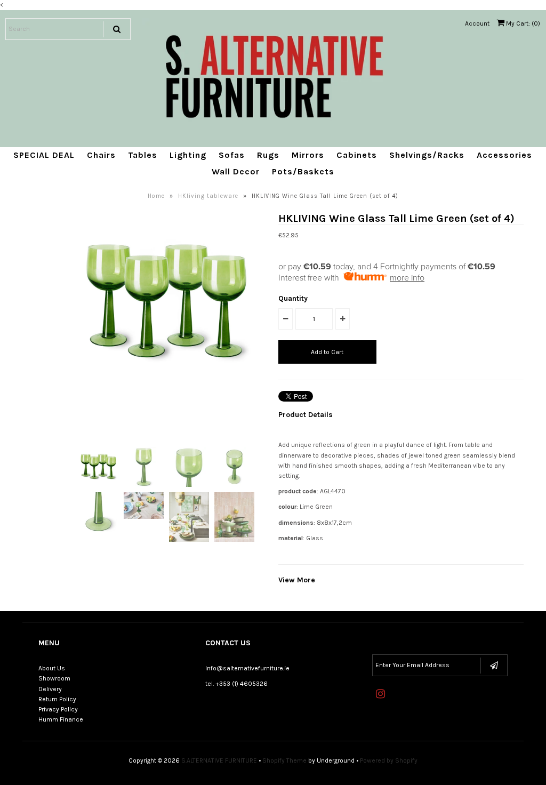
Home (156, 196)
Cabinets (356, 155)
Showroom (54, 678)
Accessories (504, 155)
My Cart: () (522, 23)
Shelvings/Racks (426, 155)
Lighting (188, 155)
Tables (142, 155)
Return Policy (57, 699)
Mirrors (308, 155)
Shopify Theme (284, 760)
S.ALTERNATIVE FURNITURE (219, 760)
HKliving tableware (208, 196)
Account (477, 23)
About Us (51, 668)
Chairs (101, 155)
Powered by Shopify (388, 760)
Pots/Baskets (303, 171)
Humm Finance (60, 719)
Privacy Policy (58, 709)
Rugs (268, 155)
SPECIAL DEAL (44, 155)
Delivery (50, 689)
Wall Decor (236, 171)
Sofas (232, 155)
